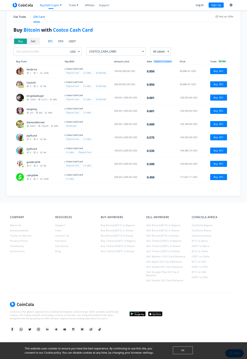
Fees (58, 230)
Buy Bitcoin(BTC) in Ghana (117, 230)
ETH (60, 41)
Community (17, 246)
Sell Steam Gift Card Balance (164, 267)
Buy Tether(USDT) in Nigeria (118, 241)
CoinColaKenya (201, 235)
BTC (50, 41)
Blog (58, 251)
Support (60, 225)
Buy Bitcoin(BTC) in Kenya (117, 235)
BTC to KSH (199, 261)
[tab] (19, 17)
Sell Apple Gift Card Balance (164, 261)
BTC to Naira (200, 241)
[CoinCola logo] (23, 5)
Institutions (17, 251)
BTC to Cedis (200, 251)
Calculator (62, 246)
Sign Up (216, 5)
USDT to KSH (200, 267)
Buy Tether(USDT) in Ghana (118, 246)
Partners (61, 241)
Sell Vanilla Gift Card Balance (164, 280)
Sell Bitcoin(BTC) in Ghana (162, 230)
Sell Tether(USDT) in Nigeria (163, 241)
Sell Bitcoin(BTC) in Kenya (162, 235)
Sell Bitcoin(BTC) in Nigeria (163, 225)
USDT (72, 41)
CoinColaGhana (202, 230)
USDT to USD (200, 277)
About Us (15, 225)
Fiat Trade (19, 17)
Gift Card (39, 17)
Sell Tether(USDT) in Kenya (163, 251)
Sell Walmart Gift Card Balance (165, 256)
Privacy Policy (19, 241)
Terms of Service (21, 235)
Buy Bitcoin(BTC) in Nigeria (118, 225)
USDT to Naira (200, 246)
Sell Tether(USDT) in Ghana (163, 246)
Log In (200, 5)
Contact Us (62, 235)
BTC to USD (199, 272)
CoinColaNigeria (202, 225)
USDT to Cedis (201, 256)
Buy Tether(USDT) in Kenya (117, 251)
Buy (20, 41)
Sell (33, 41)
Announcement (19, 230)
